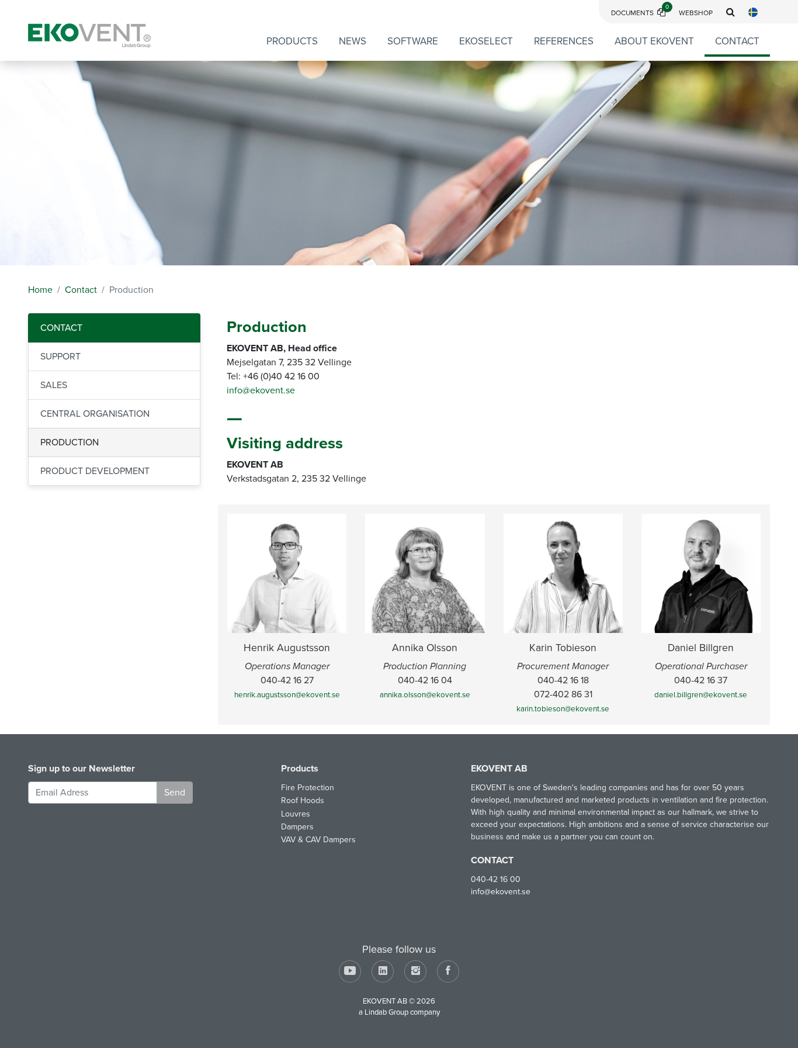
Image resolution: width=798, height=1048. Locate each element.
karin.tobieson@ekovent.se (562, 709)
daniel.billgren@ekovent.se (700, 695)
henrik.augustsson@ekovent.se (287, 695)
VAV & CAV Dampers (318, 840)
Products (292, 41)
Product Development (95, 471)
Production (69, 442)
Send (174, 792)
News (352, 41)
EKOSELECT (486, 41)
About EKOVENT (654, 41)
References (564, 41)
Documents (640, 13)
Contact (737, 41)
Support (60, 356)
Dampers (297, 827)
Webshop (696, 13)
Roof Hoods (302, 800)
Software (412, 41)
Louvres (295, 814)
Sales (53, 385)
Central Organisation (95, 414)
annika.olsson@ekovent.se (425, 695)
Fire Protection (307, 788)
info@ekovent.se (261, 390)
